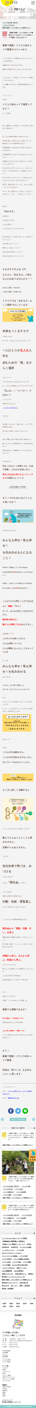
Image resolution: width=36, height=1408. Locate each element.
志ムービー (14, 1286)
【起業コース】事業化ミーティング (13, 1244)
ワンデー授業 (6, 1375)
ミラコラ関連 (26, 1262)
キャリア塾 (5, 1366)
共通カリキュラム (7, 1274)
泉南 (4, 1392)
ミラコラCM (23, 1256)
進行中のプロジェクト (9, 1377)
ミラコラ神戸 (17, 1195)
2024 (18, 1303)
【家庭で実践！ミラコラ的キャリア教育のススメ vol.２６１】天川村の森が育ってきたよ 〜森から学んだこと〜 (21, 1179)
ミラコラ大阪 (26, 1186)
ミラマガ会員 (6, 1362)
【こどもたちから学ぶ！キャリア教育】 (15, 1238)
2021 (4, 1306)
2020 (11, 1306)
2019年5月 (14, 1247)
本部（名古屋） (7, 1386)
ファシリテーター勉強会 (10, 1256)
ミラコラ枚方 (18, 1189)
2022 (31, 1303)
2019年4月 (5, 1247)
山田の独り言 (23, 1283)
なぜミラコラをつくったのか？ (12, 1253)
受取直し (31, 1274)
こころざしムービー (8, 1250)
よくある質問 (6, 1360)
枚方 (4, 1394)
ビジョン (5, 1354)
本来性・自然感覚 (7, 1288)
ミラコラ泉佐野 (21, 1192)
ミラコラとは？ (6, 1350)
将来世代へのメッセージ (10, 1283)
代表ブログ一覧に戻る (18, 1119)
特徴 (4, 1369)
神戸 (4, 1396)
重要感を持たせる (13, 1098)
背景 (4, 1373)
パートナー (6, 1358)
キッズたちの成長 (25, 1247)
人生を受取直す (19, 1271)
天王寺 (5, 1388)
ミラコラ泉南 (7, 1195)
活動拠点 (4, 1385)
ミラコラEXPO (7, 1259)
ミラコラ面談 (6, 1265)
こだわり (5, 1368)
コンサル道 (20, 1250)
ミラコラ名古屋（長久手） (10, 22)
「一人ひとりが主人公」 (10, 408)
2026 (4, 1303)
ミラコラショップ (7, 1400)
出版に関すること (21, 1274)
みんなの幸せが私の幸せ (20, 1265)
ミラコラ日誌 (16, 1262)
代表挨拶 (5, 1352)
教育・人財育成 (25, 1286)
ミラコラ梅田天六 (8, 1192)
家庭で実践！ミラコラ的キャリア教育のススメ (16, 28)
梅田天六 (5, 1390)
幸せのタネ (5, 1286)
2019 (18, 1306)
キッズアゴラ (6, 1380)
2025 (11, 1303)
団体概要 (5, 1356)
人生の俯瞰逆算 (7, 1271)
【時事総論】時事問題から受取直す (13, 1241)
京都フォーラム (22, 1268)
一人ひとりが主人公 (8, 25)
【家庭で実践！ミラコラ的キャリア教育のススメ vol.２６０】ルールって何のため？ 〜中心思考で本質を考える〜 (21, 1207)
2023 (25, 1303)
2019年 (29, 1244)
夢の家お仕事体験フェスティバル (11, 1402)
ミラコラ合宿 (6, 1262)
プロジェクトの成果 (8, 1379)
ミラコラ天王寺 (8, 1189)
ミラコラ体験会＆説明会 (21, 1259)
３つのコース (6, 1371)
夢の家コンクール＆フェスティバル (13, 1277)
